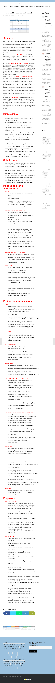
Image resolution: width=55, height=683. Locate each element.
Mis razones (35, 0)
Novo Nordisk (46, 184)
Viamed (45, 203)
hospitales (45, 162)
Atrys (44, 143)
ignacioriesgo (21, 15)
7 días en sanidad (13, 15)
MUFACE (45, 175)
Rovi (49, 194)
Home (26, 0)
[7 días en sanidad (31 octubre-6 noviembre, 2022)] (21, 628)
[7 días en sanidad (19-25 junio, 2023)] (33, 628)
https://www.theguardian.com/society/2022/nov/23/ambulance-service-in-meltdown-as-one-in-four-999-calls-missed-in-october (23, 246)
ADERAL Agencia (19, 676)
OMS (44, 186)
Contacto (46, 0)
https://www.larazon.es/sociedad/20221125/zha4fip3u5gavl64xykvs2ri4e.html (26, 374)
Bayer (49, 143)
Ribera (44, 192)
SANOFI (45, 198)
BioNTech (45, 147)
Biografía (30, 0)
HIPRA (44, 158)
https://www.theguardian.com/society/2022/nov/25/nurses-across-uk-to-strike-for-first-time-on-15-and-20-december (22, 237)
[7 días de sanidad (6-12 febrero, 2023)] (13, 628)
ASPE (48, 139)
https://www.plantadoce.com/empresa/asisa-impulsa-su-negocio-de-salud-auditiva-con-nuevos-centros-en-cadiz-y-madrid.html (21, 571)
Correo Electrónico (33, 645)
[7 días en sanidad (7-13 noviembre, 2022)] (5, 628)
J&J (44, 164)
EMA (48, 152)
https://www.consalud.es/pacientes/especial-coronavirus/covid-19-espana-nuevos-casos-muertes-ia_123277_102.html (20, 313)
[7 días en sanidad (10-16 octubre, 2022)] (29, 628)
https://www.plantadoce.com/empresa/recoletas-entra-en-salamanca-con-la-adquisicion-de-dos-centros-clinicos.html (21, 552)
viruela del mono (46, 205)
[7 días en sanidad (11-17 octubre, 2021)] (25, 628)
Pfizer (49, 186)
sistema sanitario (46, 201)
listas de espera (46, 169)
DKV (48, 149)
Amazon (45, 137)
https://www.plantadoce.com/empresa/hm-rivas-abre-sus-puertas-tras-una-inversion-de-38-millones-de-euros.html (20, 561)
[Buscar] (50, 6)
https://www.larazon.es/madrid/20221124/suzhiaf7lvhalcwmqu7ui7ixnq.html (25, 318)
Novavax (45, 181)
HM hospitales (46, 160)
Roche (44, 194)
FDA (49, 154)
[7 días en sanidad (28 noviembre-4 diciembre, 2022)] (54, 341)
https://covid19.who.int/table (17, 206)
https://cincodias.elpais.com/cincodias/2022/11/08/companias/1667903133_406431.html (29, 576)
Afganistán (45, 132)
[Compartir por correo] (32, 613)
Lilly (44, 167)
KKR (47, 164)
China (44, 149)
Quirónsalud (45, 190)
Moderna (45, 173)
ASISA (44, 139)
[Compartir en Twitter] (13, 613)
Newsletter (41, 0)
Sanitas (45, 196)
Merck (44, 171)
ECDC (44, 152)
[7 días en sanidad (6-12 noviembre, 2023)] (9, 628)
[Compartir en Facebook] (6, 613)
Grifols (44, 156)
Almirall (45, 135)
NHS (44, 177)
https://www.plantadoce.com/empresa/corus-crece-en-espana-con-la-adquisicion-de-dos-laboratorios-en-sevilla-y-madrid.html (21, 602)
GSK (49, 156)
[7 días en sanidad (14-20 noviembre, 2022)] (1, 341)
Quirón (45, 188)
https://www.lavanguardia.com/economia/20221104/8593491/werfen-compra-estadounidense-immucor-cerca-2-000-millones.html (24, 543)
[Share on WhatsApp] (19, 613)
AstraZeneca (46, 141)
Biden (44, 145)
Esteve (44, 154)
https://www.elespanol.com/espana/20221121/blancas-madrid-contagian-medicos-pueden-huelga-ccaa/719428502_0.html (21, 440)
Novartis (45, 179)
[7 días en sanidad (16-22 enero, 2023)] (17, 628)
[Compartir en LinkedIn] (25, 613)
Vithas (44, 207)
